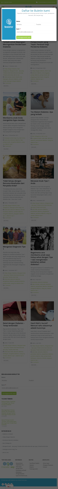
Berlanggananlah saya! (23, 37)
